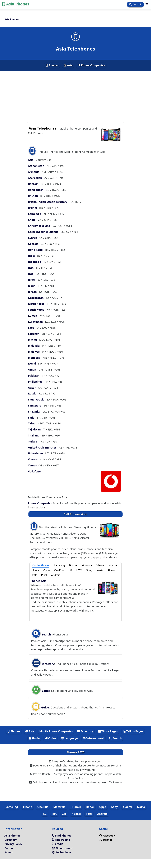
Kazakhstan (36, 297)
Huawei (113, 565)
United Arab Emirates (42, 447)
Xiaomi (100, 565)
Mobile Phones (40, 565)
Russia (32, 393)
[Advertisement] (75, 92)
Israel (32, 279)
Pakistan (34, 375)
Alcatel (111, 570)
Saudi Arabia (36, 399)
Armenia (34, 172)
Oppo (46, 570)
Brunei (33, 208)
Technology (63, 852)
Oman (32, 369)
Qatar (32, 387)
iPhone (73, 565)
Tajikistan (34, 429)
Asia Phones (17, 4)
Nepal (32, 363)
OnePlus (59, 570)
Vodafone (34, 471)
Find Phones (62, 835)
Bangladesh (36, 190)
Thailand (34, 435)
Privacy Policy (13, 844)
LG (70, 570)
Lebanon (34, 333)
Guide (45, 707)
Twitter (107, 839)
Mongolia (34, 357)
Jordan (32, 291)
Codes (45, 690)
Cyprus (33, 238)
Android (55, 575)
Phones (53, 65)
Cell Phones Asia (75, 514)
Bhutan (33, 196)
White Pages (109, 731)
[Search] (130, 4)
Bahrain (33, 184)
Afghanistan (36, 166)
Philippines (35, 381)
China (32, 219)
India (32, 255)
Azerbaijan (35, 178)
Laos (31, 327)
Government (64, 848)
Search (137, 4)
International (95, 738)
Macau (33, 339)
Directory (47, 664)
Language (71, 738)
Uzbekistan (36, 453)
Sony (89, 570)
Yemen (33, 465)
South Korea (36, 309)
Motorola (87, 565)
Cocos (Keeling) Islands (43, 232)
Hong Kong (35, 249)
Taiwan (33, 423)
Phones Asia (38, 581)
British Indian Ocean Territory (48, 202)
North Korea (36, 303)
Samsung (59, 565)
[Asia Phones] (147, 4)
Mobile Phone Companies (56, 731)
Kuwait (33, 315)
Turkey (33, 441)
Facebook (109, 835)
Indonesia (35, 261)
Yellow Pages (134, 731)
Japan (32, 285)
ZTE (34, 575)
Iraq (31, 274)
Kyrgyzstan (36, 321)
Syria (31, 417)
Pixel (44, 575)
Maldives (34, 351)
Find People (62, 839)
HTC (79, 570)
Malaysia (34, 345)
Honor (35, 570)
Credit (58, 844)
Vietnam (34, 459)
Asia (69, 65)
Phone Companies (92, 65)
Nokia (99, 570)
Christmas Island (39, 225)
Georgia (33, 244)
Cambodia (35, 214)
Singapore (35, 405)
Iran (31, 267)
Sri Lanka (34, 411)
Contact (9, 848)
